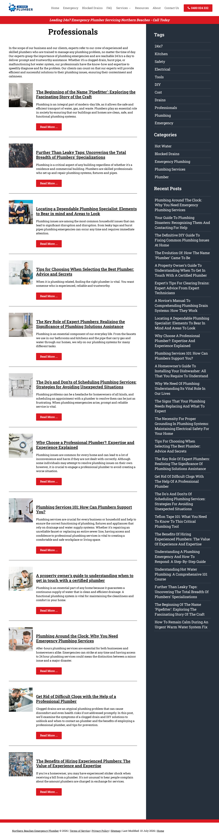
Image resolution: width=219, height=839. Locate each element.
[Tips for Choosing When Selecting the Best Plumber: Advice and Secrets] (21, 283)
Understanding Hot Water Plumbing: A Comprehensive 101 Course (181, 574)
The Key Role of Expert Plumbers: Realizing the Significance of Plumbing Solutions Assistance (80, 324)
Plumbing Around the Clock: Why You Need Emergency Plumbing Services (77, 638)
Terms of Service (80, 830)
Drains (160, 100)
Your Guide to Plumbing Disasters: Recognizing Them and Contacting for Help (182, 222)
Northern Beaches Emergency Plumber (35, 830)
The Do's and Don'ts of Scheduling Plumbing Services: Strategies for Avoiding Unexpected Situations (86, 384)
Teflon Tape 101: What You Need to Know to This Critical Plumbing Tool (181, 521)
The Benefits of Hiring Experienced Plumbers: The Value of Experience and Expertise (83, 763)
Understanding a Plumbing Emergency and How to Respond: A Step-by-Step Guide (180, 556)
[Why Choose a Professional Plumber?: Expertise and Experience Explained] (21, 457)
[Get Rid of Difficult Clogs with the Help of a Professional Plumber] (21, 711)
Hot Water (163, 146)
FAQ (109, 8)
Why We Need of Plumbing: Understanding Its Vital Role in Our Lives (180, 388)
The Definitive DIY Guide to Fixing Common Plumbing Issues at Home (182, 240)
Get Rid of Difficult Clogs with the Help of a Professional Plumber (76, 699)
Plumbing (163, 115)
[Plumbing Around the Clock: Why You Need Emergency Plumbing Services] (21, 650)
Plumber (162, 177)
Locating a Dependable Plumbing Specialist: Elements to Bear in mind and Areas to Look (86, 211)
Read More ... (49, 127)
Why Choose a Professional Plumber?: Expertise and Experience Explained (85, 445)
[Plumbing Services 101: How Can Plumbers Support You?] (21, 521)
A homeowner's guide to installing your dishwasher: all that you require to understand (181, 371)
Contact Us (171, 8)
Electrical (162, 69)
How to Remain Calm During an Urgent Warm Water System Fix (181, 624)
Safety (160, 61)
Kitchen (161, 53)
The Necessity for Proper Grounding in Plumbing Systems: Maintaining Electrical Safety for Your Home (182, 426)
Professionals (166, 107)
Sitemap (116, 830)
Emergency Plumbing (172, 161)
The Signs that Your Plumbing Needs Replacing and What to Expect (180, 406)
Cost (158, 92)
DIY (158, 84)
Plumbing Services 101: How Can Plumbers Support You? (84, 509)
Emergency (70, 8)
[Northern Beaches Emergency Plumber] (20, 12)
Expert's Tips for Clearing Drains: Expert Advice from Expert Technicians (182, 288)
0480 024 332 (199, 8)
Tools (159, 77)
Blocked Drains (92, 8)
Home (55, 8)
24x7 (159, 46)
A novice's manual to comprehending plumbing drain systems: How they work (181, 305)
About (157, 8)
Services (122, 8)
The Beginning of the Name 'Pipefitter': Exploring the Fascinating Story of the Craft (85, 94)
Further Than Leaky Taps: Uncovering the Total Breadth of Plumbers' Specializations (81, 155)
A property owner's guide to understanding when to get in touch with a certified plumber (84, 578)
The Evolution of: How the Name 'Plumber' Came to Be (182, 255)
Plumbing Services (170, 169)
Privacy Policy (100, 830)
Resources (142, 8)
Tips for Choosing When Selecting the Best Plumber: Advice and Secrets (85, 271)
